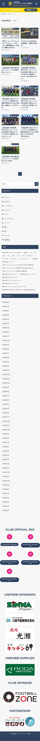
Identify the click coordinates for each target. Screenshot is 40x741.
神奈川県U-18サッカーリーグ (10, 277)
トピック (7, 235)
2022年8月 (5, 438)
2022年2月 (5, 464)
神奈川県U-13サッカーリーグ (10, 274)
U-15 (23, 255)
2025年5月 (5, 332)
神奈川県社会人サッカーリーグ (10, 283)
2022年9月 (5, 434)
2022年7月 (5, 442)
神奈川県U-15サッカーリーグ (28, 274)
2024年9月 (5, 345)
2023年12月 (6, 374)
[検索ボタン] (36, 4)
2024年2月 (5, 370)
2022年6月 (5, 447)
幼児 (5, 227)
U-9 (35, 252)
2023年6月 (5, 400)
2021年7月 (5, 493)
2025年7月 (5, 323)
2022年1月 (5, 468)
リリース (7, 197)
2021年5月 (5, 502)
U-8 (31, 252)
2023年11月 (6, 379)
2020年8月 (5, 510)
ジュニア (7, 223)
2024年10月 (6, 340)
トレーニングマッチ (24, 258)
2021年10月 (6, 481)
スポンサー (14, 258)
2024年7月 (5, 353)
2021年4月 (5, 506)
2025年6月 (5, 328)
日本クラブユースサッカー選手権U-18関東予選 (14, 271)
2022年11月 (6, 425)
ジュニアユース (9, 218)
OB (5, 231)
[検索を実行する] (36, 184)
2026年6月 (5, 311)
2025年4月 (5, 336)
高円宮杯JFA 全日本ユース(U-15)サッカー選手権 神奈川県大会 (18, 289)
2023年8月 (5, 391)
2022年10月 (6, 430)
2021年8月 (5, 489)
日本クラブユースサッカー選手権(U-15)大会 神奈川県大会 (17, 268)
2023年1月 (5, 417)
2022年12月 (6, 421)
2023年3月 (5, 413)
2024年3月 (5, 366)
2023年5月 (5, 404)
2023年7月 (5, 396)
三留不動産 (34, 258)
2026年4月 (5, 315)
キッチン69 (5, 258)
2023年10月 (6, 383)
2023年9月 (5, 387)
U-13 (18, 255)
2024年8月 (5, 349)
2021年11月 (6, 476)
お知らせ (7, 201)
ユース (6, 214)
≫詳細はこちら (31, 10)
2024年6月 (5, 357)
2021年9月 (5, 485)
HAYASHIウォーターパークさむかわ (11, 252)
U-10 (3, 255)
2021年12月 (6, 472)
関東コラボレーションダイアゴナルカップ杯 (14, 286)
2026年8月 (5, 302)
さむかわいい (30, 255)
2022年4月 (5, 455)
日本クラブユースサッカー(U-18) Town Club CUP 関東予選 (17, 265)
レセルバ (7, 210)
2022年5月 (5, 451)
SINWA (25, 252)
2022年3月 (5, 459)
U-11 (8, 255)
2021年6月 (5, 498)
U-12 (13, 255)
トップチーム (8, 206)
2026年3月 (5, 319)
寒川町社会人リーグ (7, 262)
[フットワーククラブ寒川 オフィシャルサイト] (20, 4)
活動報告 (7, 240)
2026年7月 (5, 306)
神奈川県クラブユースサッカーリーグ (12, 280)
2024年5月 (5, 362)
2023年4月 (5, 408)
